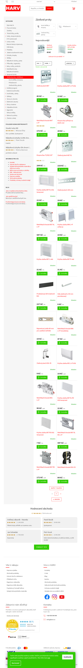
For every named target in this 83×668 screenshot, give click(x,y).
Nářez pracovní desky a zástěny (19, 170)
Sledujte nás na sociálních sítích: (54, 591)
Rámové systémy (12, 115)
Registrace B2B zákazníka (14, 585)
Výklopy (9, 96)
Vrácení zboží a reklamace (18, 165)
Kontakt (39, 2)
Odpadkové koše (12, 107)
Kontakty (47, 570)
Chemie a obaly (11, 118)
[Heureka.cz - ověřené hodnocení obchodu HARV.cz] (23, 625)
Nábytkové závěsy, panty (14, 61)
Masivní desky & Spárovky (15, 44)
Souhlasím (67, 657)
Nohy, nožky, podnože (13, 66)
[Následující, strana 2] (56, 494)
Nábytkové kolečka (12, 72)
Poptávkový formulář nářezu (15, 588)
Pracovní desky (11, 28)
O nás (46, 573)
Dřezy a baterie (11, 105)
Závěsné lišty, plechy (15, 85)
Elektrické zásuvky (12, 102)
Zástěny (9, 31)
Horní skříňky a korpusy (16, 80)
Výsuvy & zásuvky (12, 99)
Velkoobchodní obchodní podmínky (55, 585)
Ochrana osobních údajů (52, 588)
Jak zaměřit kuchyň (11, 196)
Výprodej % (10, 25)
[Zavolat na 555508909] (9, 1)
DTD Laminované (12, 39)
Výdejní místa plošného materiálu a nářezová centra (20, 167)
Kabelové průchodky (13, 91)
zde (49, 658)
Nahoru (57, 499)
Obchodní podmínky (16, 178)
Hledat (49, 8)
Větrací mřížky (11, 113)
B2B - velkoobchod (15, 172)
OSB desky (10, 47)
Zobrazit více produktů (55, 57)
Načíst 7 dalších (56, 488)
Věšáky (9, 58)
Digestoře (10, 110)
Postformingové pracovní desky (15, 202)
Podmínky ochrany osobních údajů (20, 180)
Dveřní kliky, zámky (12, 94)
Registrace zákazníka (13, 582)
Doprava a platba (15, 176)
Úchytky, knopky (12, 55)
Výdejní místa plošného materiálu (17, 591)
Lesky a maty (11, 42)
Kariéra (47, 579)
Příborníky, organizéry (13, 64)
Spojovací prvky (11, 74)
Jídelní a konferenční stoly (15, 53)
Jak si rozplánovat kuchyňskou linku (16, 191)
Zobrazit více (41, 547)
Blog (46, 576)
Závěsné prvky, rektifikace (15, 77)
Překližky (9, 50)
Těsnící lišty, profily (13, 33)
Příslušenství (13, 83)
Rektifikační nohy (12, 69)
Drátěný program (12, 88)
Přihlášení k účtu (12, 579)
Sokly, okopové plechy (14, 36)
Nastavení (15, 663)
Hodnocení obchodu (16, 174)
